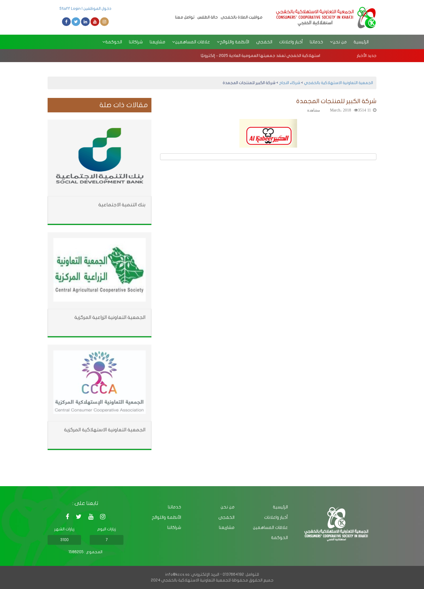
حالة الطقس (207, 17)
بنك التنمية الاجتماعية (121, 204)
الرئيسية (361, 42)
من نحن (227, 507)
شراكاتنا (136, 42)
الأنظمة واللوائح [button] (234, 42)
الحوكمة (279, 537)
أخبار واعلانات (291, 42)
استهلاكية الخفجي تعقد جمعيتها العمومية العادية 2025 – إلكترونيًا (260, 55)
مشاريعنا (157, 42)
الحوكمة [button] (113, 42)
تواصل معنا (184, 17)
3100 (64, 540)
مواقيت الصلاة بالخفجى (241, 17)
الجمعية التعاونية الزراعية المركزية (109, 317)
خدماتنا (316, 42)
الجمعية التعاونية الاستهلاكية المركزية (104, 429)
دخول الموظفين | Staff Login (85, 8)
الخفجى (264, 42)
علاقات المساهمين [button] (192, 42)
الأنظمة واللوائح (166, 517)
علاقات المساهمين (270, 527)
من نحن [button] (340, 42)
